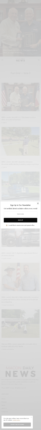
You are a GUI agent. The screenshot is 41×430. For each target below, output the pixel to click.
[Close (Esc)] (38, 204)
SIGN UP (20, 220)
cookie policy (16, 420)
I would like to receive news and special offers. (21, 225)
